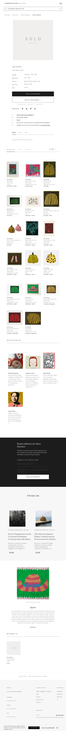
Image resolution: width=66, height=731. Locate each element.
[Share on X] (26, 109)
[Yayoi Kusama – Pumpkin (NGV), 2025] (51, 258)
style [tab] (26, 132)
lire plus (11, 552)
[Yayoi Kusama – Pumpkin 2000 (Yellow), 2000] (51, 287)
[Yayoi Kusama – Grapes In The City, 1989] (33, 169)
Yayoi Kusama (25, 15)
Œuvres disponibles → (33, 100)
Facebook (59, 694)
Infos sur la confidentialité (48, 727)
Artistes (15, 15)
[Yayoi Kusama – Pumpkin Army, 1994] (33, 199)
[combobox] (33, 9)
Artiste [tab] (20, 132)
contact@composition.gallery (14, 691)
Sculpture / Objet (29, 74)
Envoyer (60, 715)
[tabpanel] (30, 140)
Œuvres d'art (40, 700)
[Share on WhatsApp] (35, 109)
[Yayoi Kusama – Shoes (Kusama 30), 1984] (15, 258)
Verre (25, 78)
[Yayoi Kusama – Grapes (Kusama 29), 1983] (33, 228)
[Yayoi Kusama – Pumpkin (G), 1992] (15, 199)
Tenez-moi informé (33, 94)
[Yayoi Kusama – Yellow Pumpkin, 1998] (33, 258)
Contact (38, 702)
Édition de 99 (28, 84)
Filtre (51, 149)
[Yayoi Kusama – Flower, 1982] (15, 169)
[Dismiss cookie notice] (57, 728)
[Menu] (60, 3)
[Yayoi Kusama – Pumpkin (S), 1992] (51, 169)
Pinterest (59, 697)
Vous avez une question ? (25, 115)
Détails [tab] (14, 132)
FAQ (37, 694)
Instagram (60, 691)
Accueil (7, 15)
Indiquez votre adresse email (27, 460)
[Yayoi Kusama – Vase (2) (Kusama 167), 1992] (51, 228)
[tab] (10, 150)
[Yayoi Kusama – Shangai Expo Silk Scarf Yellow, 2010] (51, 199)
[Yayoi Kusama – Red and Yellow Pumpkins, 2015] (15, 228)
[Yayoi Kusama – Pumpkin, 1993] (33, 317)
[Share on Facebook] (22, 108)
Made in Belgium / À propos (43, 691)
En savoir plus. (45, 125)
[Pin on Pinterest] (30, 108)
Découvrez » (33, 627)
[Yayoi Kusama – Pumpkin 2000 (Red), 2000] (15, 317)
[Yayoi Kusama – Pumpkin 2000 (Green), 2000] (15, 287)
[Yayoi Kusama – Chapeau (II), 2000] (33, 287)
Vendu (26, 87)
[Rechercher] (60, 8)
